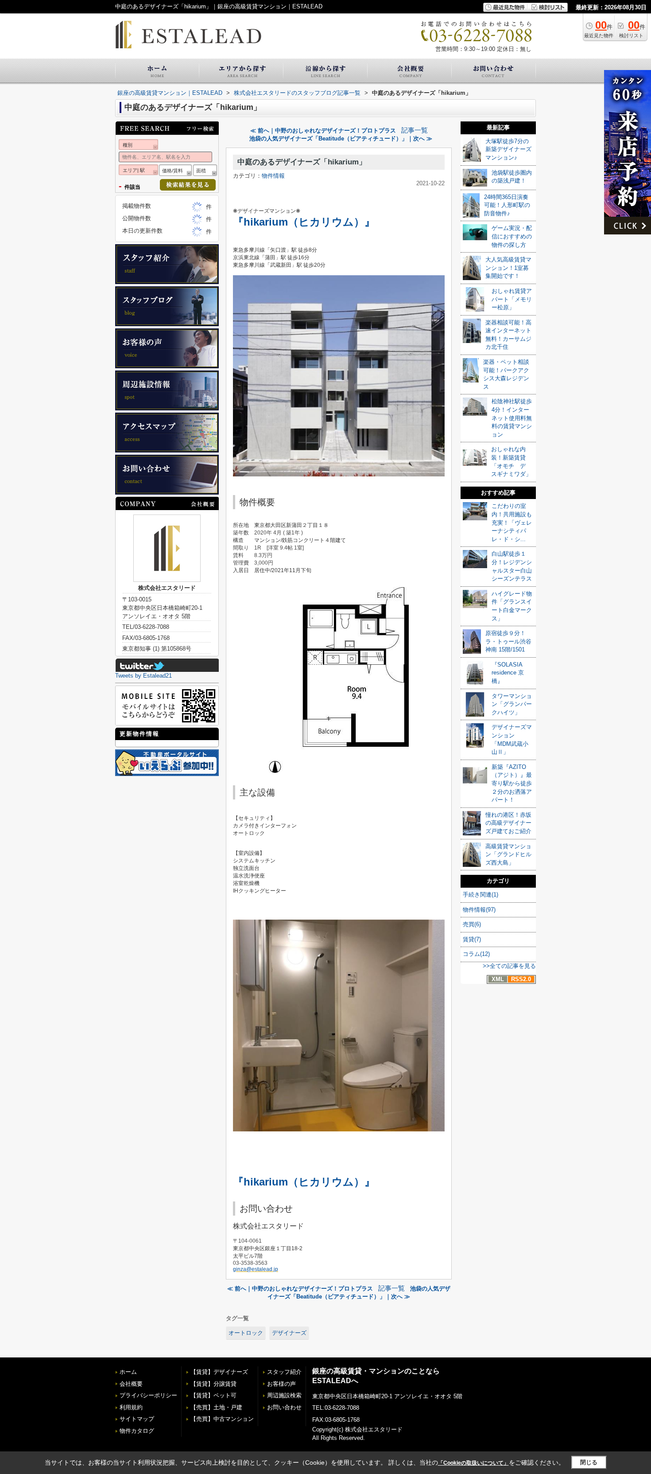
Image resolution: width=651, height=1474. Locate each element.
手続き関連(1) (480, 894)
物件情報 (273, 175)
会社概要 (131, 1383)
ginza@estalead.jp (255, 1269)
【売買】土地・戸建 (216, 1407)
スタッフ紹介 (284, 1372)
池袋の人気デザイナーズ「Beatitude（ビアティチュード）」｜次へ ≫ (340, 138)
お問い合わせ (284, 1407)
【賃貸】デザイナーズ (219, 1372)
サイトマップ (137, 1419)
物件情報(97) (479, 909)
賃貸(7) (472, 939)
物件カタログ (137, 1430)
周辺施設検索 (284, 1395)
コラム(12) (476, 954)
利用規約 (131, 1407)
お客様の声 (281, 1383)
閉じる (588, 1462)
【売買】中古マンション (222, 1419)
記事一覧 (414, 130)
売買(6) (472, 924)
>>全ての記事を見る (509, 966)
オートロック (246, 1333)
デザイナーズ (289, 1333)
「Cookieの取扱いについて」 (473, 1463)
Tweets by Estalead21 (143, 675)
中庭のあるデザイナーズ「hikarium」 (301, 162)
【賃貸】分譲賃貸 (213, 1383)
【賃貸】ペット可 (213, 1395)
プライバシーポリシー (148, 1395)
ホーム (128, 1372)
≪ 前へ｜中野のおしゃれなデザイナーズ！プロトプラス (323, 130)
